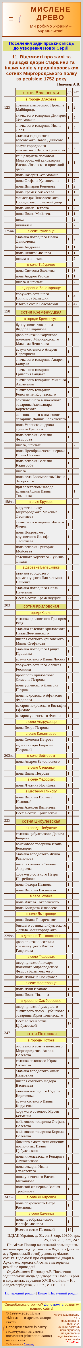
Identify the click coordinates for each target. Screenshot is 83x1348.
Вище (42, 1293)
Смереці (29, 1344)
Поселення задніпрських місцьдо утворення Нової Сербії (41, 45)
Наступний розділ (63, 1293)
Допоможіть (54, 1304)
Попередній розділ (20, 1293)
